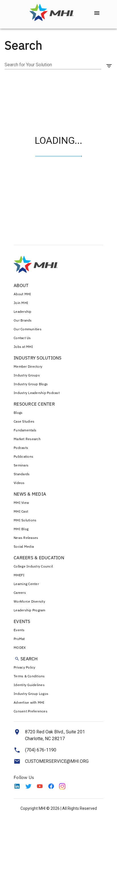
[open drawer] (97, 13)
